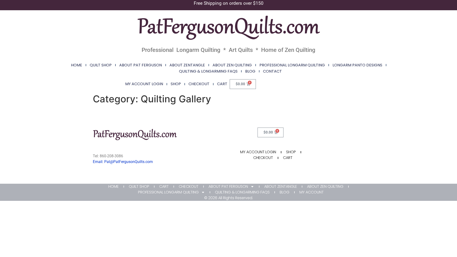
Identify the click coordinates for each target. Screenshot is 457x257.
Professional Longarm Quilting (292, 65)
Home (76, 65)
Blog (250, 71)
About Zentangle (187, 65)
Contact (272, 71)
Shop (176, 84)
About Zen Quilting (232, 65)
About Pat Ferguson (140, 65)
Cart (222, 84)
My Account (311, 192)
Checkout (199, 84)
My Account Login (144, 84)
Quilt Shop (101, 65)
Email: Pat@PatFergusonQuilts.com (123, 161)
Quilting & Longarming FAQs (208, 71)
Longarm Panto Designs (357, 65)
